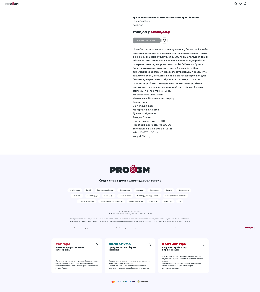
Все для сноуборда (105, 190)
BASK (88, 190)
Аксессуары (154, 190)
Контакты (153, 201)
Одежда (139, 190)
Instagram (168, 201)
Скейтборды (92, 196)
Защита (169, 190)
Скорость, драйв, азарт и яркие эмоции (174, 247)
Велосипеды (184, 190)
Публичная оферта (179, 228)
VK (180, 201)
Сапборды (108, 196)
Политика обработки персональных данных (124, 228)
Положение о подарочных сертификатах (88, 228)
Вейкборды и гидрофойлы (148, 196)
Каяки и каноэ (125, 196)
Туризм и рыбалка (86, 201)
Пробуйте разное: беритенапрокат (122, 247)
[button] (235, 3)
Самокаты (77, 196)
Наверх (249, 228)
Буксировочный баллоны (175, 196)
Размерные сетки (136, 201)
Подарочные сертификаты (112, 201)
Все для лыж (125, 190)
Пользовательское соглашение (156, 228)
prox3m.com (75, 190)
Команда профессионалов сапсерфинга (70, 247)
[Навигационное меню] (253, 3)
